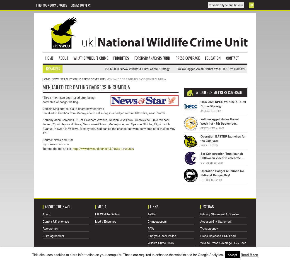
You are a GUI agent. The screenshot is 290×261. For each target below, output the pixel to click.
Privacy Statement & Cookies (219, 214)
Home (49, 58)
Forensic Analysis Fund (152, 58)
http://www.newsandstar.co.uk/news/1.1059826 (103, 148)
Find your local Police (51, 5)
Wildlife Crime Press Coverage (83, 79)
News (55, 79)
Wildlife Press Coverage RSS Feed (223, 243)
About (63, 58)
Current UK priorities (56, 221)
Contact (232, 58)
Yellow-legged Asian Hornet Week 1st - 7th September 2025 (212, 68)
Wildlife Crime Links (161, 243)
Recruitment (50, 228)
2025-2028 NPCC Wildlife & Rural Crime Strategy (133, 68)
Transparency (209, 228)
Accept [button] (232, 255)
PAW (151, 228)
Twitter (152, 214)
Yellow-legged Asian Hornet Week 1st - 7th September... (220, 121)
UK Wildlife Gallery (107, 214)
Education (213, 58)
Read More (249, 254)
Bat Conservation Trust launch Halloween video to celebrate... (222, 155)
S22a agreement (53, 236)
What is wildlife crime (91, 58)
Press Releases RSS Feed (218, 236)
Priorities (121, 58)
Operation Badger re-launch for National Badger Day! (222, 173)
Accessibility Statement (216, 221)
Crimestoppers (80, 5)
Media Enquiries (105, 221)
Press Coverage (188, 58)
